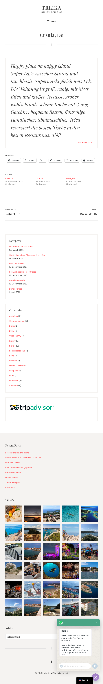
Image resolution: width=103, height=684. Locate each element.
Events (12, 331)
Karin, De (9, 178)
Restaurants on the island (21, 246)
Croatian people (16, 321)
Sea (11, 375)
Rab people (14, 370)
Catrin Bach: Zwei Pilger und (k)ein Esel (27, 255)
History (12, 341)
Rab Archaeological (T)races (22, 272)
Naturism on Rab (17, 280)
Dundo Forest (15, 289)
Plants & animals (17, 365)
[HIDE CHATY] (95, 677)
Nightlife (13, 360)
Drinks (12, 326)
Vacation (13, 385)
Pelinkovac (10, 487)
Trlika (51, 7)
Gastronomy (15, 336)
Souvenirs (13, 380)
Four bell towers (16, 263)
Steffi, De (70, 178)
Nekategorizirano (17, 350)
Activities (13, 316)
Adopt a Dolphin (12, 482)
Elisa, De (39, 178)
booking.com (85, 142)
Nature (12, 346)
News (11, 355)
